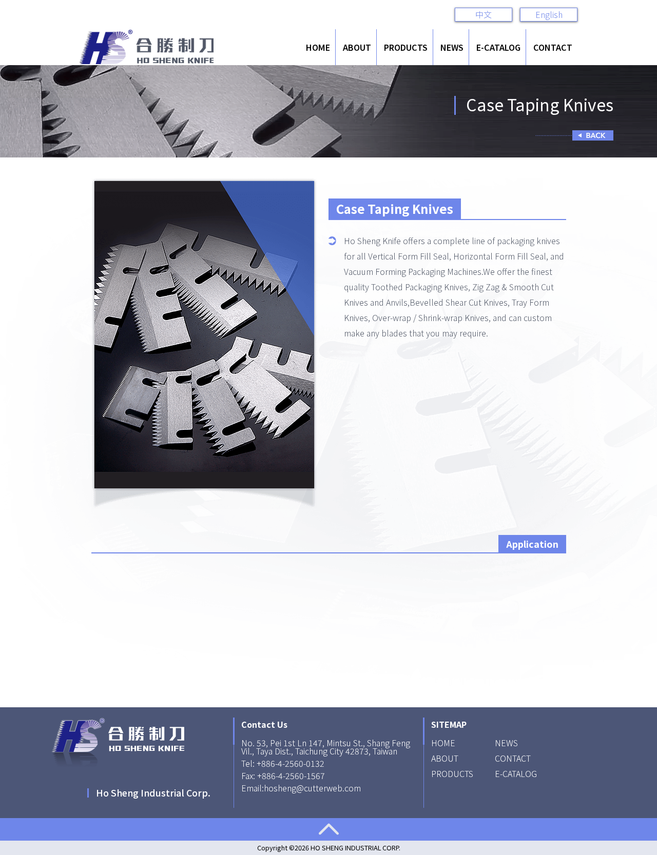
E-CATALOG (498, 47)
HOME (318, 47)
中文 (483, 14)
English (549, 14)
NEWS (451, 47)
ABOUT (357, 47)
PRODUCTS (406, 47)
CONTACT (552, 47)
